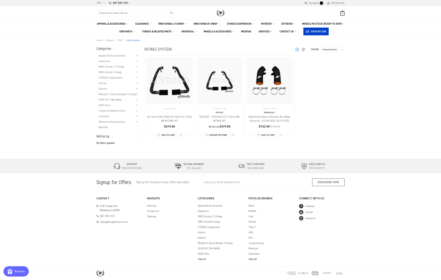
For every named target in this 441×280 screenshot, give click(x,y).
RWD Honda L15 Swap (171, 23)
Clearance (142, 23)
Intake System (133, 40)
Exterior (287, 23)
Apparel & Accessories (111, 23)
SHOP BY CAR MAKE (110, 99)
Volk (250, 216)
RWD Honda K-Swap (206, 23)
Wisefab (246, 31)
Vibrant (252, 221)
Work (251, 205)
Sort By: (315, 49)
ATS (250, 237)
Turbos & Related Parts (157, 31)
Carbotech (254, 253)
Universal (187, 31)
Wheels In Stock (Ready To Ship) (322, 23)
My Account (338, 3)
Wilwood (253, 248)
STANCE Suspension (239, 23)
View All (252, 259)
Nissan (109, 40)
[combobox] (136, 13)
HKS (250, 232)
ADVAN (252, 211)
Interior (266, 23)
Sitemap (151, 216)
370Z (119, 40)
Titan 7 (252, 227)
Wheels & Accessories (218, 31)
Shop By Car (318, 31)
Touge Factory (256, 243)
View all (202, 259)
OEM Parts (126, 31)
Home (99, 40)
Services (264, 31)
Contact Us (286, 31)
